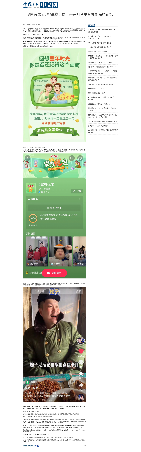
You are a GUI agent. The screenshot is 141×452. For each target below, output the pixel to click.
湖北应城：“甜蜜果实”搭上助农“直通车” (101, 67)
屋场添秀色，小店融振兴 (96, 88)
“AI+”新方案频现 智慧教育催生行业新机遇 (102, 121)
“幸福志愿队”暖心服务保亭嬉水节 (99, 47)
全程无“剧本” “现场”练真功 (97, 51)
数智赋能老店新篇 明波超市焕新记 (100, 62)
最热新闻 (91, 25)
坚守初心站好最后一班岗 (96, 93)
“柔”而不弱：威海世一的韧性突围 (99, 43)
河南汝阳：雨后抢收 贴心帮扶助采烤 (100, 84)
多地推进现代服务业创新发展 (98, 126)
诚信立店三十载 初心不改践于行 (99, 104)
